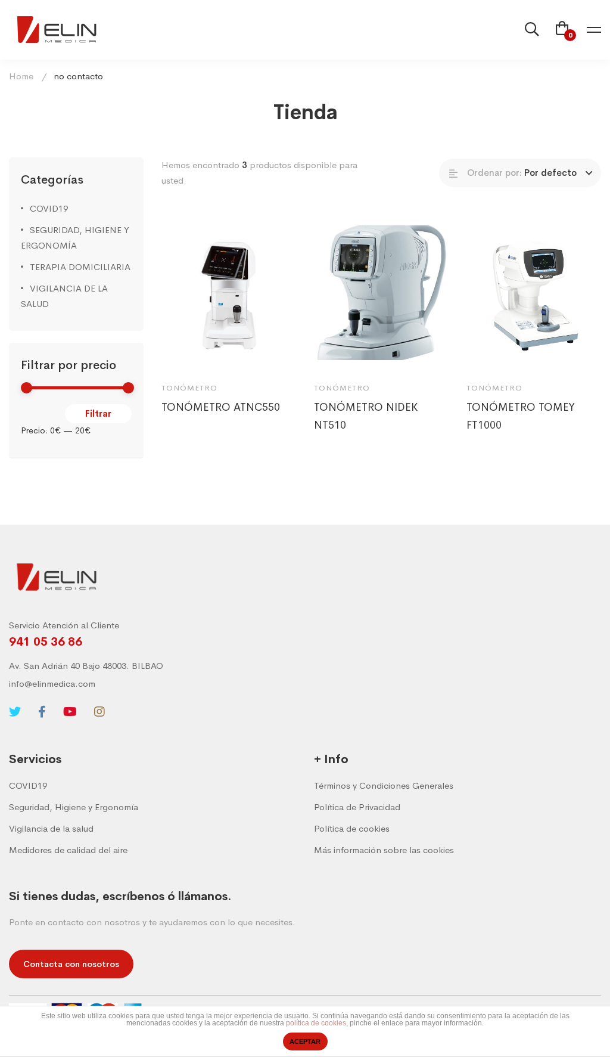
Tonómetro (189, 388)
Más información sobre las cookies (384, 849)
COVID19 (49, 208)
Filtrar (98, 413)
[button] (71, 964)
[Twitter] (15, 712)
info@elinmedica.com (52, 683)
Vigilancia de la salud (51, 828)
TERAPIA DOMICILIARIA (80, 266)
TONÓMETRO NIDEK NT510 (366, 416)
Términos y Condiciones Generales (383, 785)
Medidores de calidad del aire (68, 849)
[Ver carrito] (562, 30)
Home (21, 76)
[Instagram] (99, 712)
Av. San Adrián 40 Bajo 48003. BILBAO (86, 665)
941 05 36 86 (45, 641)
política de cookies (316, 1023)
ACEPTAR (305, 1041)
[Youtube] (70, 712)
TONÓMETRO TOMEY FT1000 (520, 416)
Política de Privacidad (357, 807)
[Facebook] (42, 712)
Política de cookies (352, 828)
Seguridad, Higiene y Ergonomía (73, 807)
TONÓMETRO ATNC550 (220, 407)
